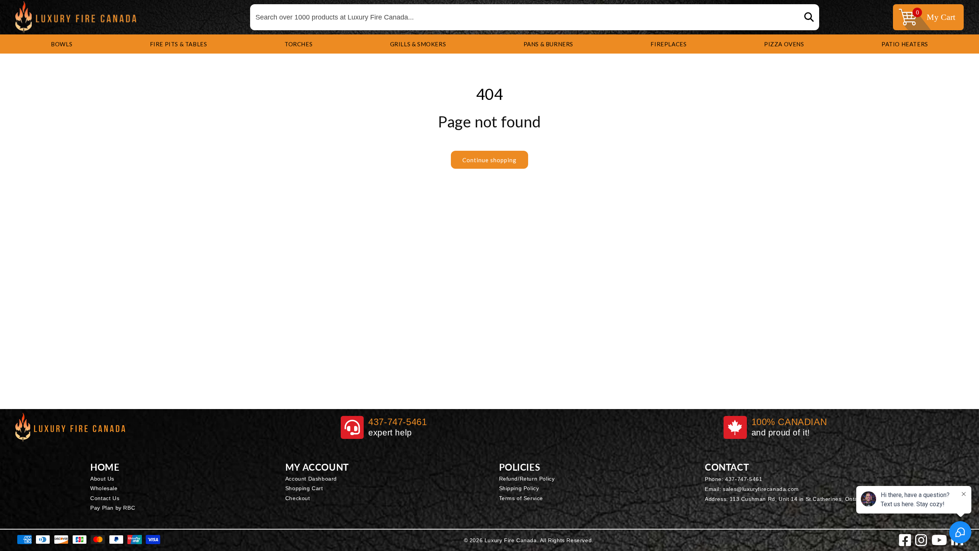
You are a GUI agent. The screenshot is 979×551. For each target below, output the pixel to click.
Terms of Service (521, 498)
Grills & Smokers (418, 44)
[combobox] (534, 17)
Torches (298, 44)
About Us (102, 479)
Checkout (297, 498)
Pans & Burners (548, 44)
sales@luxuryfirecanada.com (761, 489)
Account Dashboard (311, 479)
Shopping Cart (304, 488)
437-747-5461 (743, 479)
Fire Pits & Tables (178, 44)
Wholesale (103, 488)
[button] (61, 44)
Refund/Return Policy (527, 479)
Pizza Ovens (784, 44)
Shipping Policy (519, 488)
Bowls (61, 44)
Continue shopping (489, 159)
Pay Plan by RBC (112, 508)
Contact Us (104, 498)
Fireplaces (668, 44)
